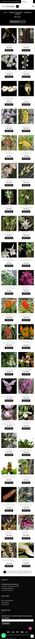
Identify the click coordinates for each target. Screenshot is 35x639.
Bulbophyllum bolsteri (26, 450)
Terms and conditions (7, 600)
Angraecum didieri (9, 207)
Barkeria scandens (26, 396)
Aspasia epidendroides (26, 370)
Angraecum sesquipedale (9, 288)
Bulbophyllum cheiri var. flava (26, 477)
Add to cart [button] (9, 50)
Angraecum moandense (26, 260)
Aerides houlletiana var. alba (26, 153)
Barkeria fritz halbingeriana (9, 396)
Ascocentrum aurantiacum (9, 315)
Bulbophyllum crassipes (9, 505)
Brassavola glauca (26, 423)
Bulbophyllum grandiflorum (26, 561)
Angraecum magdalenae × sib (8, 261)
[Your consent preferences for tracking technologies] (32, 636)
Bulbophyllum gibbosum (9, 560)
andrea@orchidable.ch (7, 588)
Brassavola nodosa (9, 450)
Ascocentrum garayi (26, 342)
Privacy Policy (5, 602)
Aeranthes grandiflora (26, 99)
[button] (17, 6)
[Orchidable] (8, 6)
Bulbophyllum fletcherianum (26, 533)
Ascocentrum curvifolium (26, 315)
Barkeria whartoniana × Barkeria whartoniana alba (9, 423)
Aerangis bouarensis (26, 46)
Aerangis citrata (9, 72)
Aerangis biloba (9, 46)
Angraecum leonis (26, 234)
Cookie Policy (5, 604)
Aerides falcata (9, 126)
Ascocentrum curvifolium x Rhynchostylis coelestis (9, 343)
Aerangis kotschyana (26, 72)
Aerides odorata (9, 181)
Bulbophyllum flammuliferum (9, 533)
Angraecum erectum (9, 234)
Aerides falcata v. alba (26, 126)
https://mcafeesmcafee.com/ (8, 638)
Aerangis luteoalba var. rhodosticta (9, 99)
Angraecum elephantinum (26, 207)
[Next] (30, 572)
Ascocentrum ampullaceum (26, 288)
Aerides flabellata (9, 153)
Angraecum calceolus (26, 181)
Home (5, 12)
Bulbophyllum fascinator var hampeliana (26, 505)
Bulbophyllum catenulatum (9, 477)
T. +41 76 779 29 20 (6, 590)
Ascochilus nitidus (9, 370)
